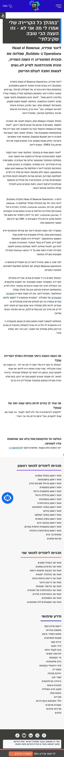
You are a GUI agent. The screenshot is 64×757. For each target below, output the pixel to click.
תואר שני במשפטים (51, 598)
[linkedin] (31, 735)
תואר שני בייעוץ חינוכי (50, 582)
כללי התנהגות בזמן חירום (48, 700)
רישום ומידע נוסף (52, 626)
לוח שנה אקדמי (53, 653)
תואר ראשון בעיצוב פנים (49, 522)
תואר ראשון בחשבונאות (49, 479)
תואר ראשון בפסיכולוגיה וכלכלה (45, 530)
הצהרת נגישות (54, 685)
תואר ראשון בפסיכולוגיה (49, 503)
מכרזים (57, 697)
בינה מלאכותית (53, 661)
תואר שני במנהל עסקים (49, 562)
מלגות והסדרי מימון (51, 634)
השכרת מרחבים (53, 705)
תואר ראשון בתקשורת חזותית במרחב (42, 526)
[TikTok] (17, 735)
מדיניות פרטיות (53, 708)
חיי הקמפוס (55, 657)
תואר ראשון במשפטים (50, 499)
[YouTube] (24, 735)
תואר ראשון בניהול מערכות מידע (45, 483)
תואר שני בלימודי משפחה (48, 586)
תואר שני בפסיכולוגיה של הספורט (44, 590)
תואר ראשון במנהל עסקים (48, 475)
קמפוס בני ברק (53, 534)
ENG (5, 6)
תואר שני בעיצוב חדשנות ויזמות (45, 570)
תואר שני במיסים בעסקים (48, 566)
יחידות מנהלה (54, 673)
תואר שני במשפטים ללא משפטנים (44, 602)
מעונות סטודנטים (52, 637)
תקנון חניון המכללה (51, 689)
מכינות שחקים (54, 538)
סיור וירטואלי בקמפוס (50, 665)
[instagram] (37, 735)
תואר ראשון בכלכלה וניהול (48, 495)
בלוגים (58, 712)
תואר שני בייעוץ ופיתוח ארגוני (46, 578)
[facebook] (44, 735)
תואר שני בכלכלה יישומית (48, 574)
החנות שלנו (55, 693)
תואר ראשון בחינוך (52, 510)
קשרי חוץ (56, 677)
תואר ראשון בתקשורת (50, 487)
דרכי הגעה (56, 645)
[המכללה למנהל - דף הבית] (34, 6)
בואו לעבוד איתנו (53, 649)
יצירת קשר (56, 642)
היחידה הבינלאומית (51, 681)
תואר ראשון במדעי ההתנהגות (46, 507)
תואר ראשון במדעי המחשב (48, 514)
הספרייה (57, 669)
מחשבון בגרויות (53, 630)
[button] (7, 498)
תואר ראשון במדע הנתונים (48, 518)
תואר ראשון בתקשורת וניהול (47, 491)
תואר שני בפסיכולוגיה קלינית (47, 594)
